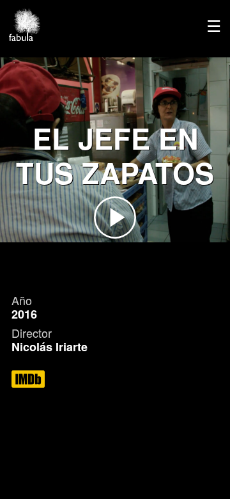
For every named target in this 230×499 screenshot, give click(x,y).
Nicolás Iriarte (50, 346)
